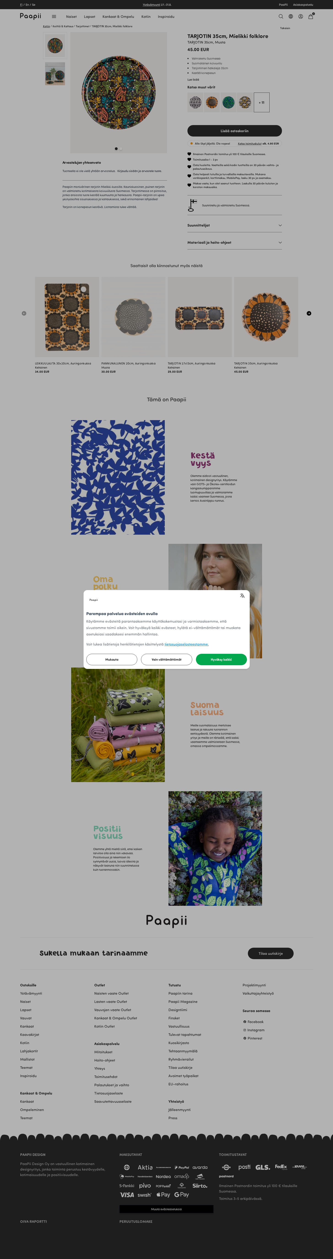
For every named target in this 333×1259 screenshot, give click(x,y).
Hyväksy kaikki (221, 659)
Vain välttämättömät (166, 659)
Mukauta (111, 659)
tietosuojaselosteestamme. (187, 644)
